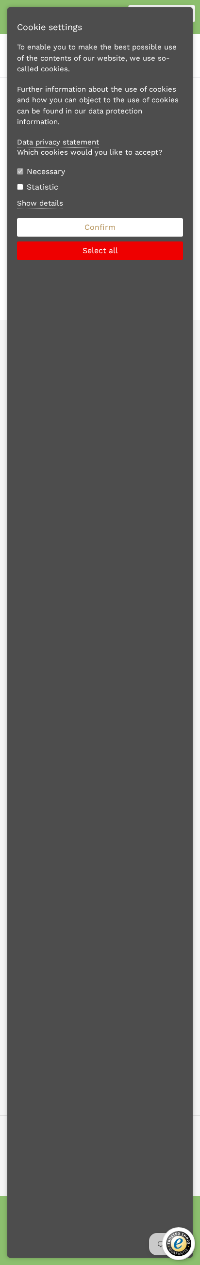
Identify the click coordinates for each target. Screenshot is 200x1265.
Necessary (46, 171)
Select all (100, 250)
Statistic (42, 187)
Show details (40, 203)
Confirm (100, 227)
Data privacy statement (58, 142)
